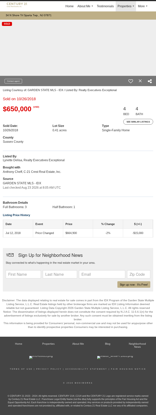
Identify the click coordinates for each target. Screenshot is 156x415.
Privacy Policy (49, 369)
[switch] (130, 81)
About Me (86, 8)
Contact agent (13, 81)
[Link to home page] (19, 6)
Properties (127, 8)
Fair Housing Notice (128, 369)
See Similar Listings (138, 122)
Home (69, 6)
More (143, 8)
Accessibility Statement (86, 369)
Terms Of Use (21, 369)
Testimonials (105, 6)
